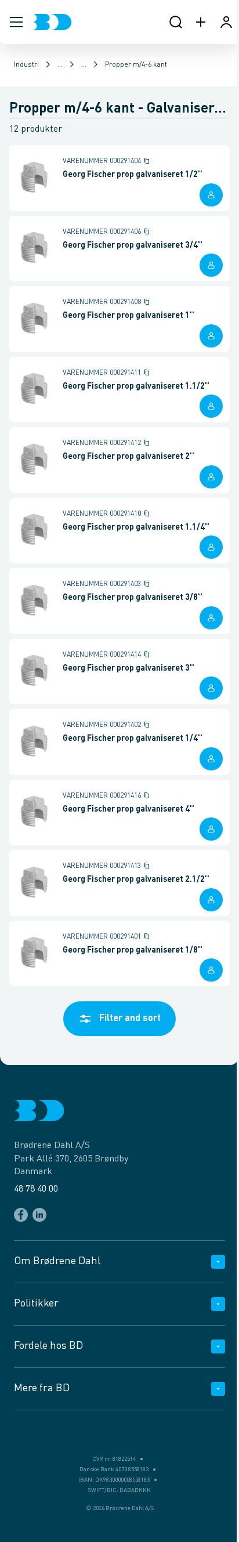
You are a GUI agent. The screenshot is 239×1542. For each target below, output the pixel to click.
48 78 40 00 (36, 1189)
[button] (16, 22)
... (60, 64)
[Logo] (51, 22)
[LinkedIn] (39, 1215)
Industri (26, 64)
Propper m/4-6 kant (136, 64)
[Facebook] (21, 1215)
